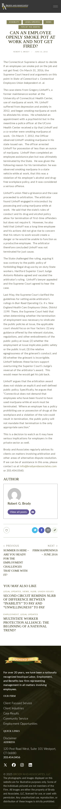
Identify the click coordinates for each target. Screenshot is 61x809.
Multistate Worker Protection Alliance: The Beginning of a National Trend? (26, 624)
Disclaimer (10, 738)
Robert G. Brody (19, 503)
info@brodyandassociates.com (38, 466)
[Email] (32, 512)
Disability (14, 22)
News (48, 22)
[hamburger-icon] (55, 6)
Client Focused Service (17, 703)
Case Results (11, 713)
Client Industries (13, 708)
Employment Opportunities (20, 723)
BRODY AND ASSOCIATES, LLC (32, 774)
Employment (11, 614)
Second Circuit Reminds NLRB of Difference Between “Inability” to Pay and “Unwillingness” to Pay (29, 601)
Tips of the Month (30, 27)
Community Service (15, 718)
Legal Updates (32, 22)
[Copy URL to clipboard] (55, 530)
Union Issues (46, 591)
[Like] (6, 530)
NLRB (33, 591)
